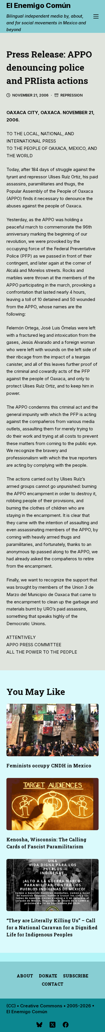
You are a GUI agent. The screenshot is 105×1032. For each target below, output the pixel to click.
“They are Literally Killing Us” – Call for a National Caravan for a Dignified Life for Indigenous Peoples (51, 927)
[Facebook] (66, 1025)
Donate (48, 976)
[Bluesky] (39, 1025)
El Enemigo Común (38, 5)
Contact (52, 984)
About (25, 976)
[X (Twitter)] (52, 1025)
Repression (71, 95)
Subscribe (75, 976)
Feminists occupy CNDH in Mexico (48, 765)
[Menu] (96, 16)
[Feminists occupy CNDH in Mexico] (52, 730)
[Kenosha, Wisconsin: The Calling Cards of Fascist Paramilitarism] (52, 804)
